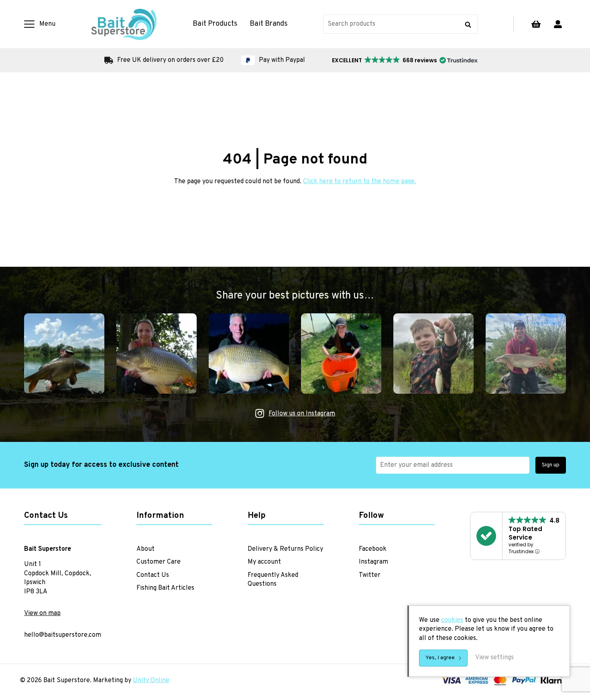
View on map (42, 613)
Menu (47, 24)
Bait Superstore (124, 24)
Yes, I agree (440, 657)
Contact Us (152, 575)
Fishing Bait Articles (165, 588)
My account (558, 24)
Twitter (369, 575)
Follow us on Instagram (302, 414)
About (145, 549)
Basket (536, 24)
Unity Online (151, 681)
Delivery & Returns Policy (285, 549)
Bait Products (215, 24)
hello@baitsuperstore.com (62, 635)
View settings (494, 658)
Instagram (373, 562)
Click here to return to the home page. (359, 182)
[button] (404, 60)
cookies (452, 620)
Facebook (373, 549)
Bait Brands (269, 24)
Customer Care (158, 562)
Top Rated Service (525, 533)
